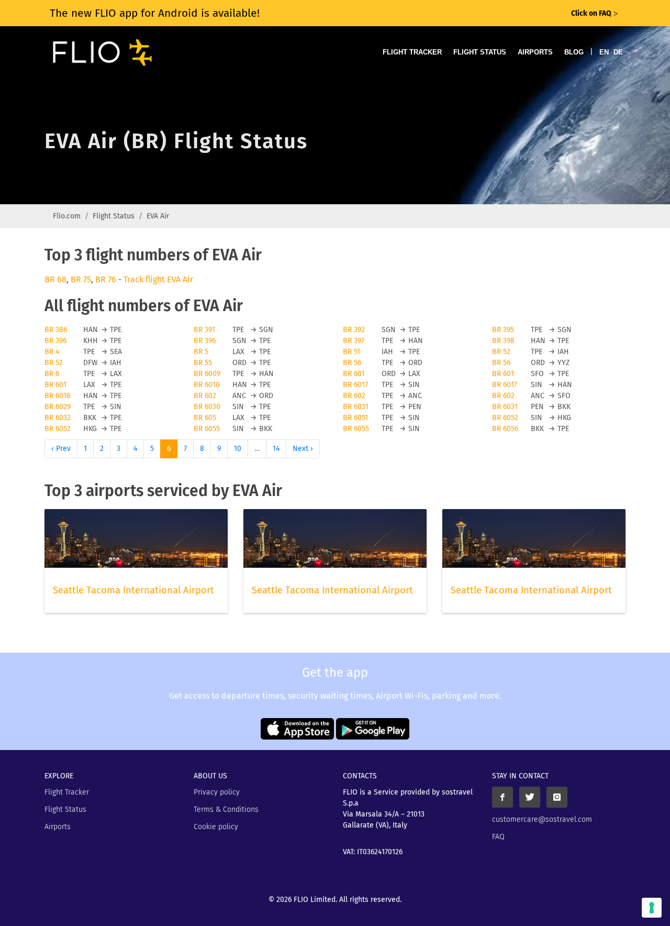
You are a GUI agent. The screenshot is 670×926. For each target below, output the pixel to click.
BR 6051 (355, 417)
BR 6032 (57, 417)
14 (276, 448)
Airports (535, 52)
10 (237, 448)
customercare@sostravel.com (542, 819)
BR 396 (55, 340)
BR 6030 (207, 406)
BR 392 (354, 329)
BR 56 (352, 362)
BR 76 (105, 279)
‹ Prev (61, 448)
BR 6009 (207, 373)
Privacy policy (217, 792)
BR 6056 (505, 428)
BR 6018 (57, 395)
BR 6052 (505, 417)
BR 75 (81, 279)
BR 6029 (57, 406)
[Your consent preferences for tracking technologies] (652, 908)
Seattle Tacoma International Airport (133, 590)
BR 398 (503, 340)
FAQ (498, 836)
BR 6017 (355, 384)
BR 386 (55, 329)
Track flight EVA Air (158, 279)
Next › (303, 448)
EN (604, 52)
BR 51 (351, 351)
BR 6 (51, 373)
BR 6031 (355, 406)
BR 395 (503, 329)
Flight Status (479, 52)
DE (618, 52)
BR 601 (354, 373)
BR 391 (204, 329)
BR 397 (353, 340)
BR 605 (205, 417)
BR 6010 (207, 384)
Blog (574, 52)
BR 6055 (207, 428)
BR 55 (203, 362)
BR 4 (51, 351)
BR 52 (501, 351)
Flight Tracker (412, 52)
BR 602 (205, 395)
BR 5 (201, 351)
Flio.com (67, 216)
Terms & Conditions (226, 809)
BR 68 (55, 279)
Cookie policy (216, 826)
